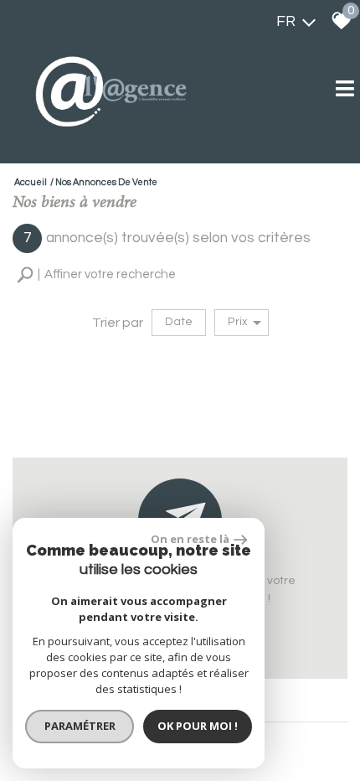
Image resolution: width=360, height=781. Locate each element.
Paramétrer (80, 725)
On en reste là (190, 538)
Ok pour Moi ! (197, 725)
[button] (96, 275)
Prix (237, 322)
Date (179, 322)
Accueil (30, 182)
